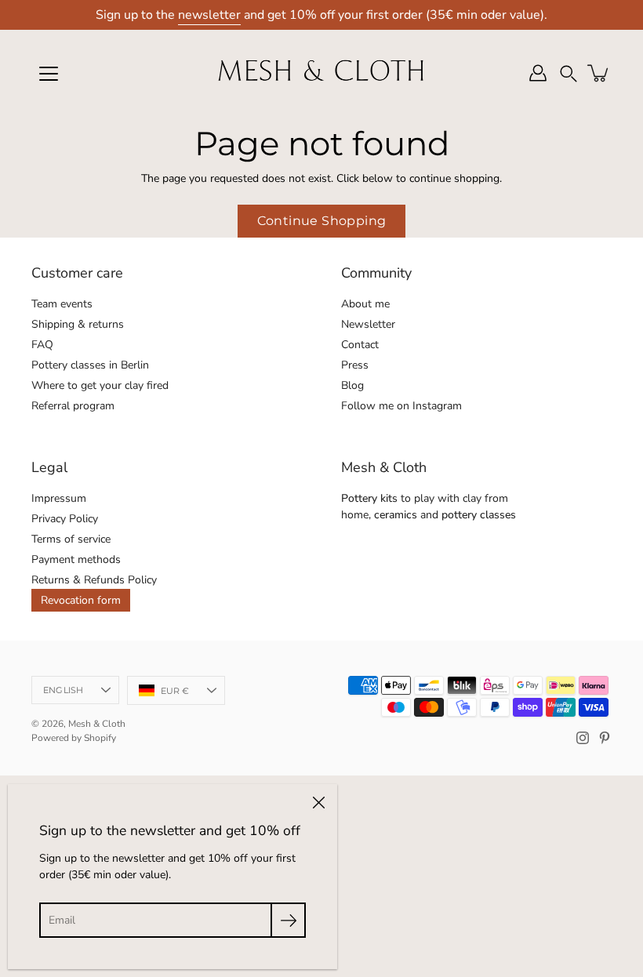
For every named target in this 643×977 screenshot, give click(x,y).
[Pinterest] (605, 738)
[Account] (537, 72)
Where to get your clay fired (100, 385)
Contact (360, 344)
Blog (352, 385)
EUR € (175, 690)
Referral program (72, 405)
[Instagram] (583, 738)
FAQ (42, 344)
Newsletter (368, 324)
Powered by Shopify (73, 738)
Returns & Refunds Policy (94, 579)
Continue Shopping (322, 220)
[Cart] (599, 72)
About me (365, 303)
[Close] (318, 803)
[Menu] (48, 73)
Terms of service (71, 539)
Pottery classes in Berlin (90, 365)
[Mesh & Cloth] (321, 73)
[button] (568, 73)
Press (355, 365)
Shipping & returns (77, 324)
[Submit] (288, 920)
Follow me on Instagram (401, 405)
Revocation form (81, 600)
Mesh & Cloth (96, 723)
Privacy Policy (64, 518)
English (63, 690)
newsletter (209, 15)
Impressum (58, 498)
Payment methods (76, 559)
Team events (62, 303)
